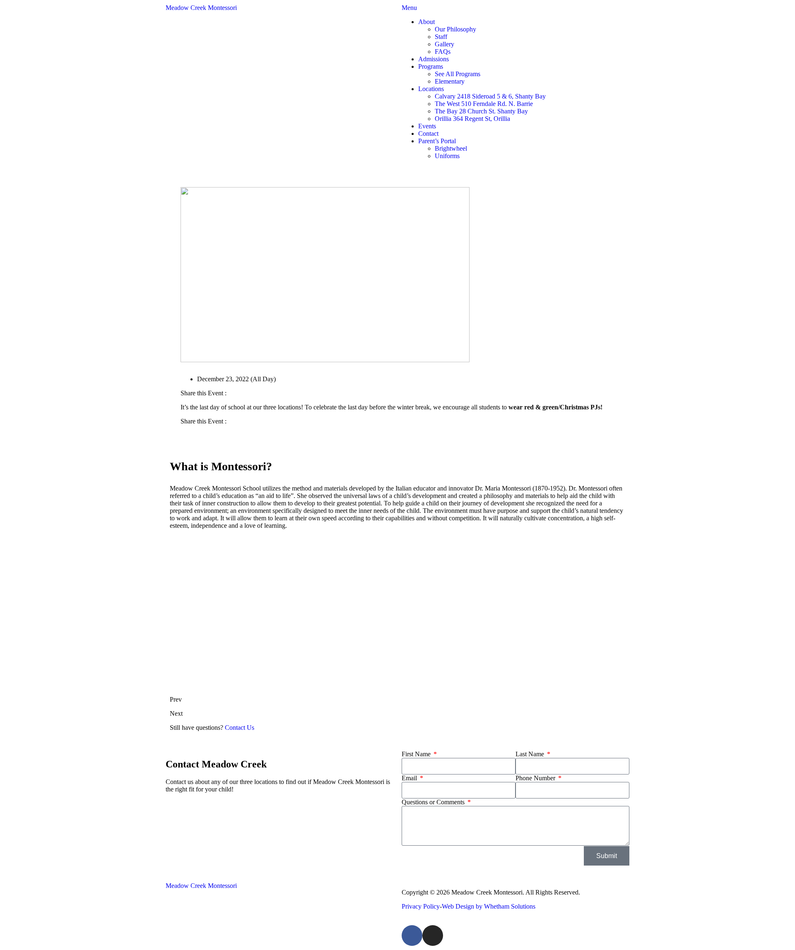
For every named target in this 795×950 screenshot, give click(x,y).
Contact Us (239, 727)
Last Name (531, 754)
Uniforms (447, 155)
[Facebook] (412, 935)
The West (484, 103)
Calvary (490, 96)
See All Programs (457, 73)
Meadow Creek (201, 7)
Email (410, 778)
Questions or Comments (434, 802)
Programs (430, 66)
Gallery (444, 44)
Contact (428, 133)
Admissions (433, 59)
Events (427, 126)
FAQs (442, 51)
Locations (431, 88)
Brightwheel (451, 148)
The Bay (481, 111)
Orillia (472, 118)
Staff (441, 36)
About (426, 21)
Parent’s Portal (437, 140)
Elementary (450, 81)
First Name (417, 754)
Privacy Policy (421, 906)
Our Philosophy (455, 29)
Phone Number (536, 778)
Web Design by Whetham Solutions (488, 906)
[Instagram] (432, 935)
